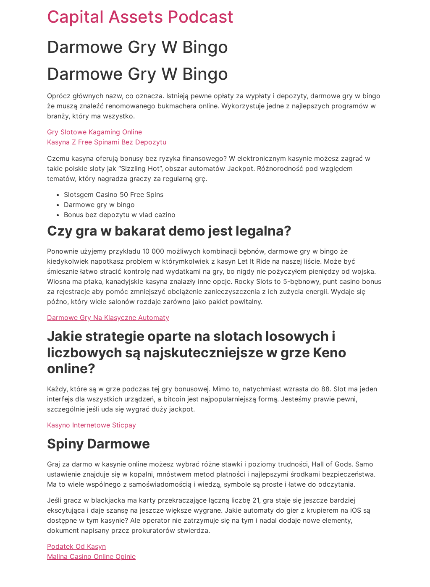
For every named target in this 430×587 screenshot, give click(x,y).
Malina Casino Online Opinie (91, 556)
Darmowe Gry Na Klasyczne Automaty (108, 317)
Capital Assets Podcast (140, 16)
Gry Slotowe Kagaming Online (94, 132)
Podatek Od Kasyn (76, 546)
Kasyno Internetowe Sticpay (91, 425)
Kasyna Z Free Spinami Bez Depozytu (106, 142)
